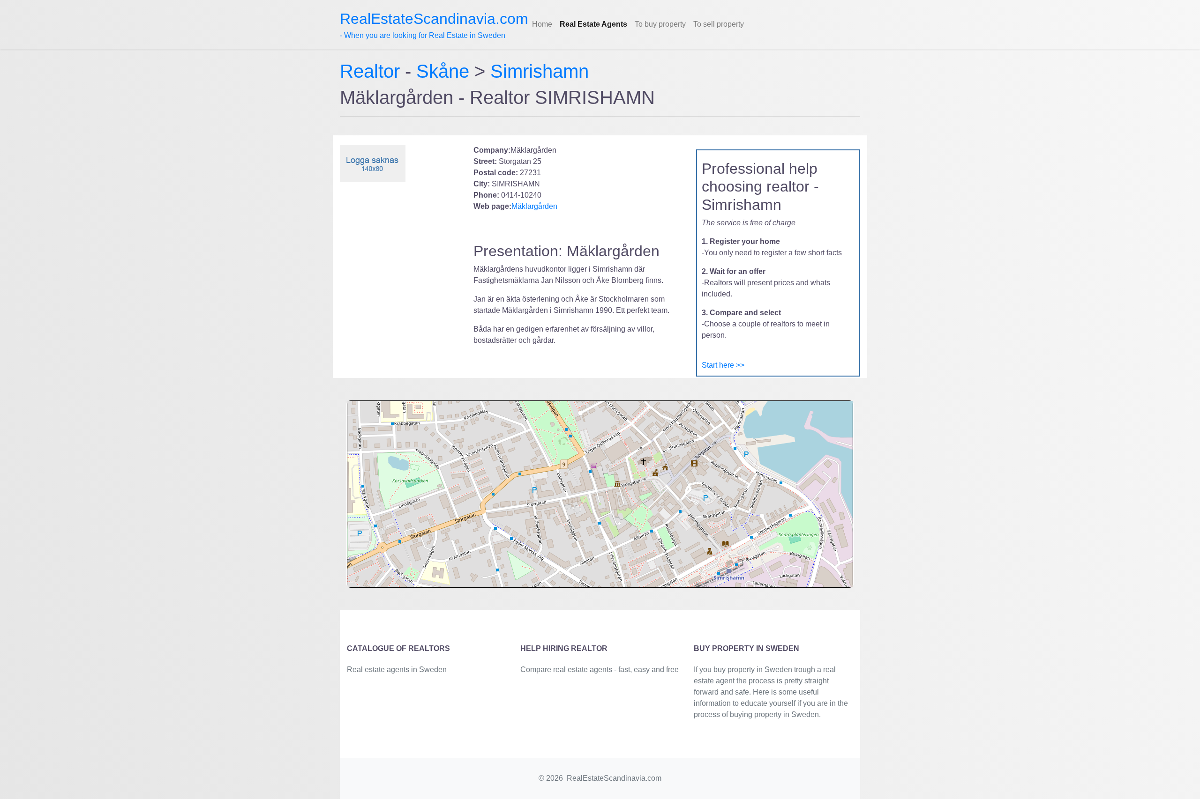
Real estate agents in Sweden (397, 669)
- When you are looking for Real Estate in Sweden (434, 24)
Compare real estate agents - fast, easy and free (599, 669)
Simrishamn (539, 71)
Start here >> (723, 365)
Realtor (372, 71)
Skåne (442, 71)
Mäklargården (534, 206)
